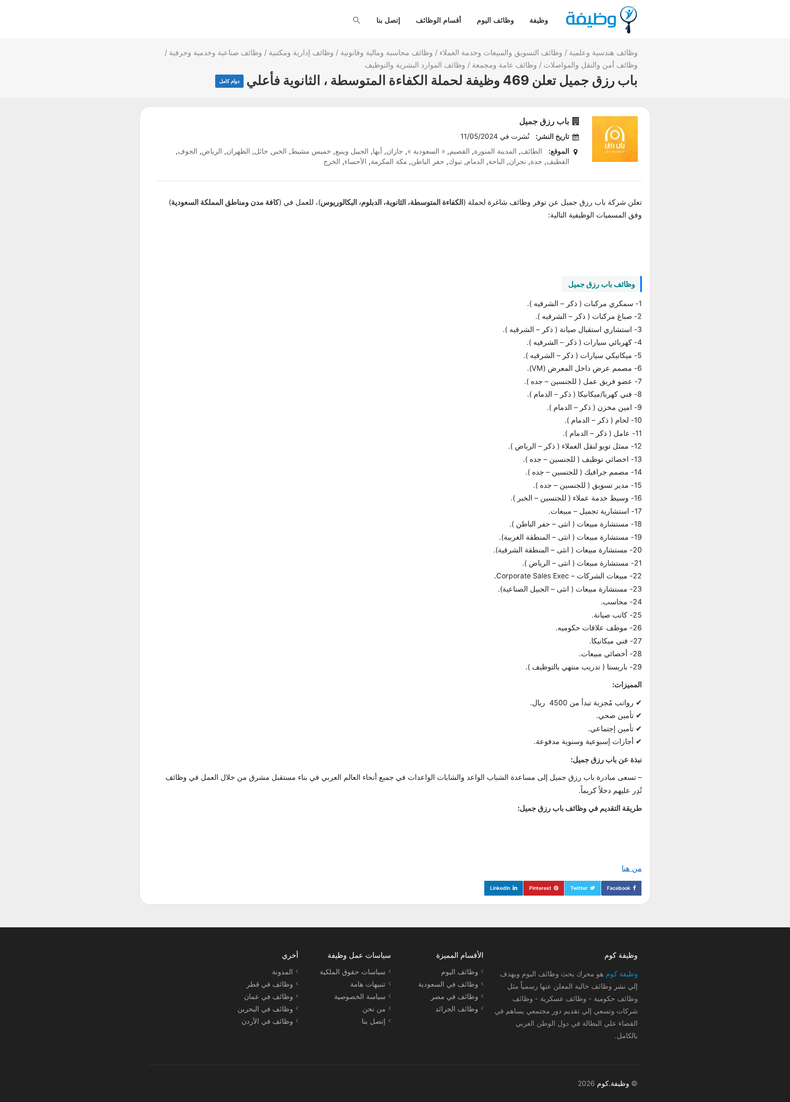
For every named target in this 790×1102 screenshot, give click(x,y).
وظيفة (539, 20)
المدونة (282, 972)
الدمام (475, 161)
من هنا (632, 868)
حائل (261, 151)
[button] (357, 20)
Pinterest (540, 888)
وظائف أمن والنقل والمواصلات (591, 65)
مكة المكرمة (389, 161)
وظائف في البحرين (265, 1009)
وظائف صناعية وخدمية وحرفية (215, 52)
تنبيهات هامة (368, 984)
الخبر (279, 151)
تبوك (455, 161)
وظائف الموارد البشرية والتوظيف (415, 65)
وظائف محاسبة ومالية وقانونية (386, 52)
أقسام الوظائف (438, 20)
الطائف (531, 151)
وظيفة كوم (622, 974)
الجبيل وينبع (352, 151)
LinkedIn (500, 888)
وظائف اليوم (495, 20)
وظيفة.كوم (613, 1083)
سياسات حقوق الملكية (353, 972)
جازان (394, 151)
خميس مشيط (311, 151)
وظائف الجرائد (456, 1009)
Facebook (618, 888)
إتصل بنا (388, 20)
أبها (377, 151)
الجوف (188, 151)
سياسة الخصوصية (360, 996)
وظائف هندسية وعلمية (603, 52)
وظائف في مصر (454, 996)
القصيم (459, 151)
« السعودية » (426, 151)
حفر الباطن (427, 161)
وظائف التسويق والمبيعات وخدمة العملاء (500, 52)
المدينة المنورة (495, 151)
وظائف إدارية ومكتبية (301, 52)
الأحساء (355, 161)
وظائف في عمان (268, 996)
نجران (517, 161)
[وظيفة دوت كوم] (601, 19)
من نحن (374, 1009)
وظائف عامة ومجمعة (504, 65)
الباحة (496, 161)
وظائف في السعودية (448, 984)
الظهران (238, 151)
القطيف (557, 161)
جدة (536, 161)
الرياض (212, 151)
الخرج (331, 161)
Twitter (579, 888)
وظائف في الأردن (267, 1021)
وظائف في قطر (269, 984)
